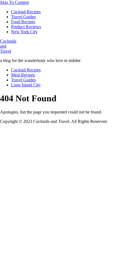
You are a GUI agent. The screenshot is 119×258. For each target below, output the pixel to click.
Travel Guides (23, 16)
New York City (24, 31)
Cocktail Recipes (26, 11)
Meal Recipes (23, 75)
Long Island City (26, 84)
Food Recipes (23, 21)
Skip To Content (14, 2)
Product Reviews (26, 26)
